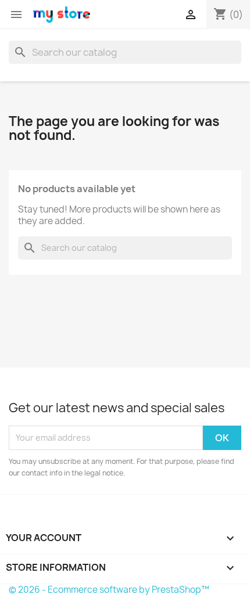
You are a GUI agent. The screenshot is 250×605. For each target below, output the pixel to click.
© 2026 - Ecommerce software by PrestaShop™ (109, 590)
